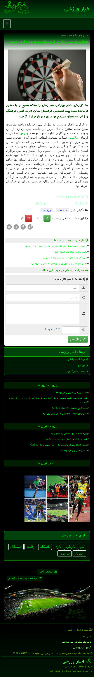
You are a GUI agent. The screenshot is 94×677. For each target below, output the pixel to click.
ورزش (24, 133)
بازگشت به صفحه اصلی (23, 578)
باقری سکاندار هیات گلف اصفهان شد (71, 252)
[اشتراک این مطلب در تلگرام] (30, 226)
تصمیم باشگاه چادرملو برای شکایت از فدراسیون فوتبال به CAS (59, 445)
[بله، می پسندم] (47, 218)
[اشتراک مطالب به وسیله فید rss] (9, 226)
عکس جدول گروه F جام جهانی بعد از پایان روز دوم (65, 413)
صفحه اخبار (46, 571)
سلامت (74, 137)
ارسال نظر (76, 339)
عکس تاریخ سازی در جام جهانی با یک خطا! (70, 408)
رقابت (30, 546)
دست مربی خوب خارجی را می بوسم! (72, 392)
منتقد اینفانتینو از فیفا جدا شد (74, 450)
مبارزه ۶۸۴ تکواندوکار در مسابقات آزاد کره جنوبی (65, 258)
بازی (58, 546)
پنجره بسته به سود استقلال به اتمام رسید (69, 433)
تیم (82, 546)
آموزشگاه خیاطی (78, 359)
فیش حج (83, 365)
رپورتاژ (79, 553)
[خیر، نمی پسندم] (28, 218)
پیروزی (64, 553)
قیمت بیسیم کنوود (77, 371)
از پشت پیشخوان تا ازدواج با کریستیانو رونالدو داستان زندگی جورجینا (56, 246)
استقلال (16, 546)
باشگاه (45, 546)
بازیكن (70, 546)
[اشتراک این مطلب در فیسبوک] (23, 226)
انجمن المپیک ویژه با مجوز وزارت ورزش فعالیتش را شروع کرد (59, 263)
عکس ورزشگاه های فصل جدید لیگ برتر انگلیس (66, 439)
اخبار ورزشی (77, 9)
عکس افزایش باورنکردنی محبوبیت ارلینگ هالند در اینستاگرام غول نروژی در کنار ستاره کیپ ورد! (48, 400)
